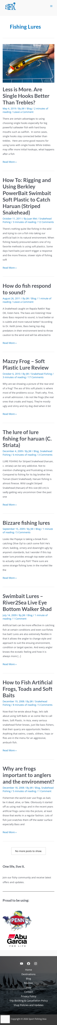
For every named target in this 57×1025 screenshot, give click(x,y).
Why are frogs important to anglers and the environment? (28, 775)
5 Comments (23, 532)
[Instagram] (35, 963)
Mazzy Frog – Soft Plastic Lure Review (26, 364)
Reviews (28, 982)
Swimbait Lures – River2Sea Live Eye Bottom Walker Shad (27, 602)
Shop (28, 987)
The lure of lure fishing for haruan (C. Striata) (27, 438)
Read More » (10, 162)
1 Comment (19, 618)
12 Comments (46, 222)
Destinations (28, 974)
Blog (29, 108)
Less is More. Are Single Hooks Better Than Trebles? (26, 95)
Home (28, 969)
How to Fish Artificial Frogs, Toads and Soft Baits (27, 688)
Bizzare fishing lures (26, 523)
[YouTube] (21, 963)
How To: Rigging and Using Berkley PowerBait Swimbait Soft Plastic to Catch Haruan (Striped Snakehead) (27, 196)
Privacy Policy (28, 996)
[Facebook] (28, 963)
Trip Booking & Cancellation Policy (28, 1000)
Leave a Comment (23, 112)
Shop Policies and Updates (28, 1005)
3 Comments (45, 454)
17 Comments (36, 377)
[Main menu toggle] (51, 6)
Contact (28, 991)
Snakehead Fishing (41, 373)
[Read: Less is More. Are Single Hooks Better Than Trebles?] (28, 63)
